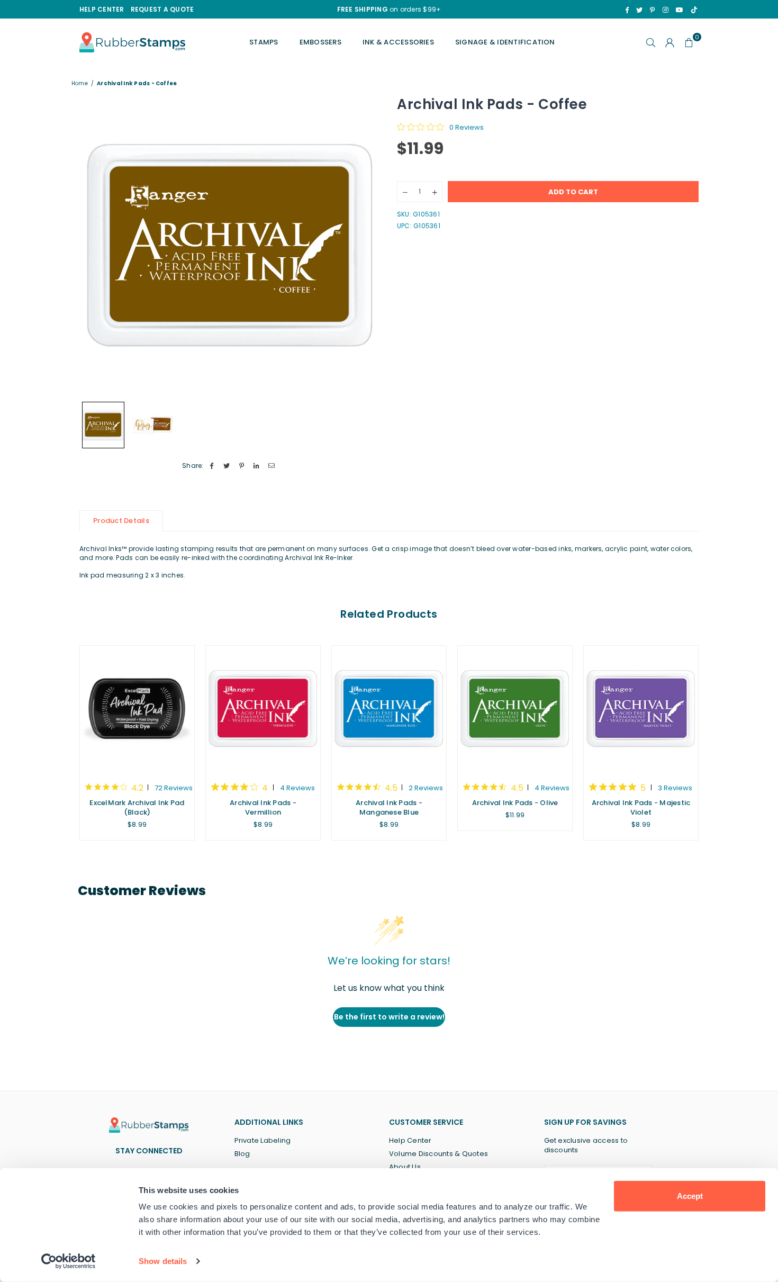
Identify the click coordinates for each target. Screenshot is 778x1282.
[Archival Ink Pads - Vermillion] (263, 709)
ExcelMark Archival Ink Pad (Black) (136, 807)
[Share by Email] (272, 466)
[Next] (366, 245)
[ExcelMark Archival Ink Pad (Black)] (137, 709)
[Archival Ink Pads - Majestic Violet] (641, 709)
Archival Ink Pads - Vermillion (263, 807)
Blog (242, 1154)
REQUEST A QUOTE (162, 9)
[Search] (651, 42)
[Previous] (94, 245)
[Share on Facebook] (212, 466)
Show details (163, 1261)
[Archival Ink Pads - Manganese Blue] (389, 709)
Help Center (410, 1140)
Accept (690, 1195)
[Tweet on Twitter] (227, 466)
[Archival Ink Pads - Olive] (515, 709)
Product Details (121, 521)
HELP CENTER (101, 9)
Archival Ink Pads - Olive (515, 803)
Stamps (263, 42)
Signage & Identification (505, 42)
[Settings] (670, 42)
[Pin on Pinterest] (242, 466)
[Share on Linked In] (257, 466)
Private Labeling (262, 1140)
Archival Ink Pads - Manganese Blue (389, 807)
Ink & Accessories (398, 42)
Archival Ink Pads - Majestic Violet (641, 807)
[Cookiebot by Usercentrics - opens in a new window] (68, 1261)
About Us (405, 1167)
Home (79, 83)
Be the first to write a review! (389, 1017)
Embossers (320, 42)
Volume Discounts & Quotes (438, 1154)
